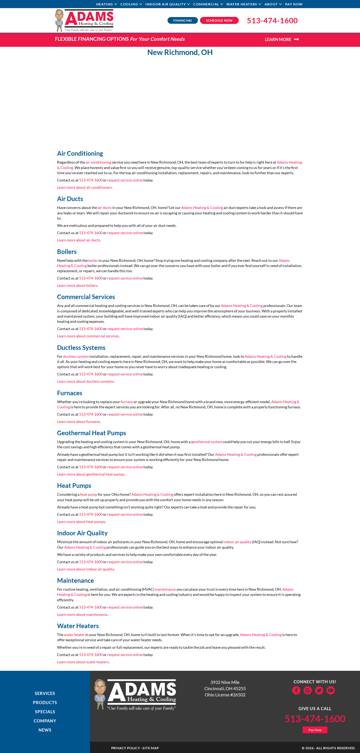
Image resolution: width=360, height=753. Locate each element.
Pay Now (294, 4)
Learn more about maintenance (82, 614)
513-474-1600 (90, 180)
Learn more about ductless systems (85, 381)
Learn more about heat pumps (81, 521)
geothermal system (206, 441)
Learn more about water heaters (83, 662)
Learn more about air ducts (78, 240)
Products (45, 702)
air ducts (105, 207)
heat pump (88, 494)
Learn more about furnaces (78, 421)
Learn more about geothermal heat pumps (91, 474)
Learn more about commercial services (88, 336)
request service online (125, 180)
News (45, 729)
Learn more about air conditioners (84, 187)
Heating (104, 4)
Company (45, 720)
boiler (93, 260)
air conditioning (98, 162)
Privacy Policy (125, 748)
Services (45, 693)
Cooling (129, 4)
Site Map (150, 748)
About (271, 4)
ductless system (76, 356)
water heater (74, 634)
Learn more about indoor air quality (85, 569)
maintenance (165, 589)
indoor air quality (237, 541)
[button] (115, 4)
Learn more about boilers (77, 285)
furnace (127, 401)
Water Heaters (241, 4)
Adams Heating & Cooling (202, 207)
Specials (45, 711)
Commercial (206, 4)
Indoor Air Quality (165, 4)
